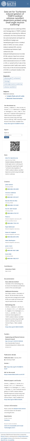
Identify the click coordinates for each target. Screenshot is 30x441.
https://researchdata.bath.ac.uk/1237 (14, 374)
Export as (6, 132)
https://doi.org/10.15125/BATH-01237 (14, 123)
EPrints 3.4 (3, 436)
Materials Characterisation (15, 98)
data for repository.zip (11, 158)
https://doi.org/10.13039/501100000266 (14, 341)
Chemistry (7, 420)
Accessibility (11, 440)
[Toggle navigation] (27, 4)
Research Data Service (20, 408)
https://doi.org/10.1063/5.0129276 (14, 327)
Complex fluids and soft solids (15, 96)
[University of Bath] (8, 3)
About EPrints (4, 440)
